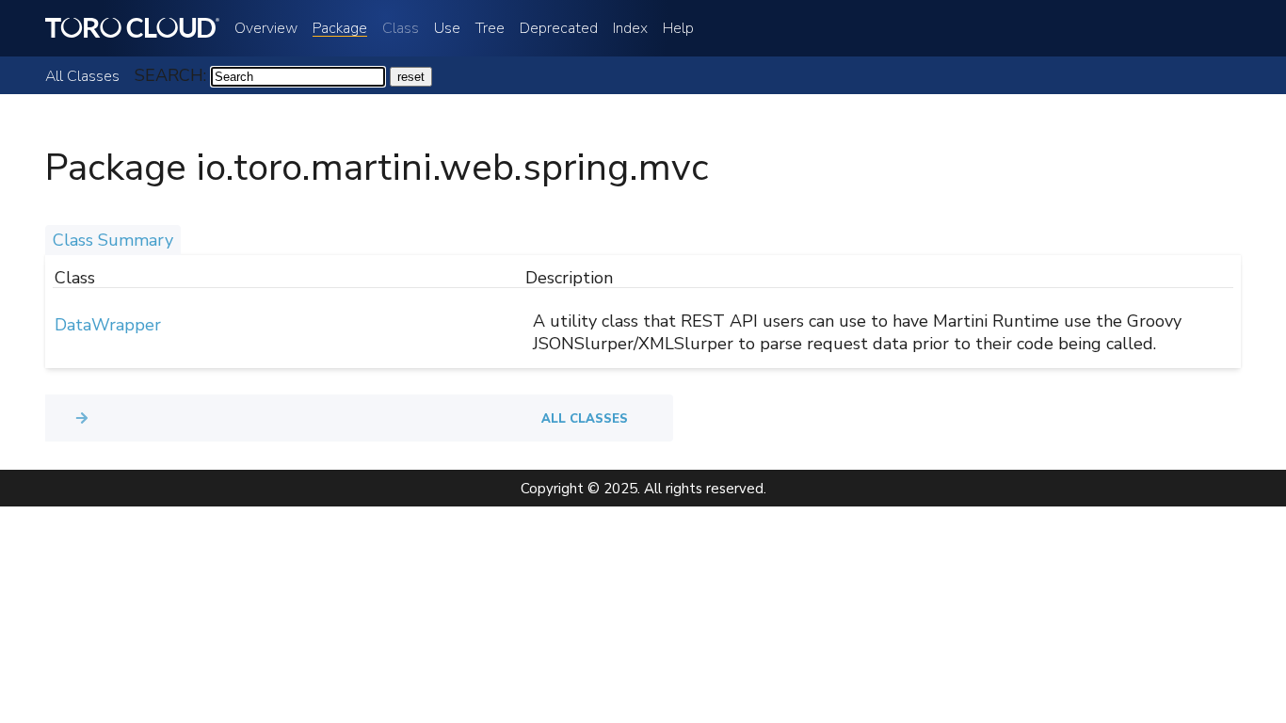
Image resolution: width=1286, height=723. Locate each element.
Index (630, 29)
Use (447, 29)
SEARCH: (170, 75)
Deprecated (559, 29)
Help (678, 29)
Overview (265, 29)
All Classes (82, 77)
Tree (490, 29)
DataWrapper (108, 324)
